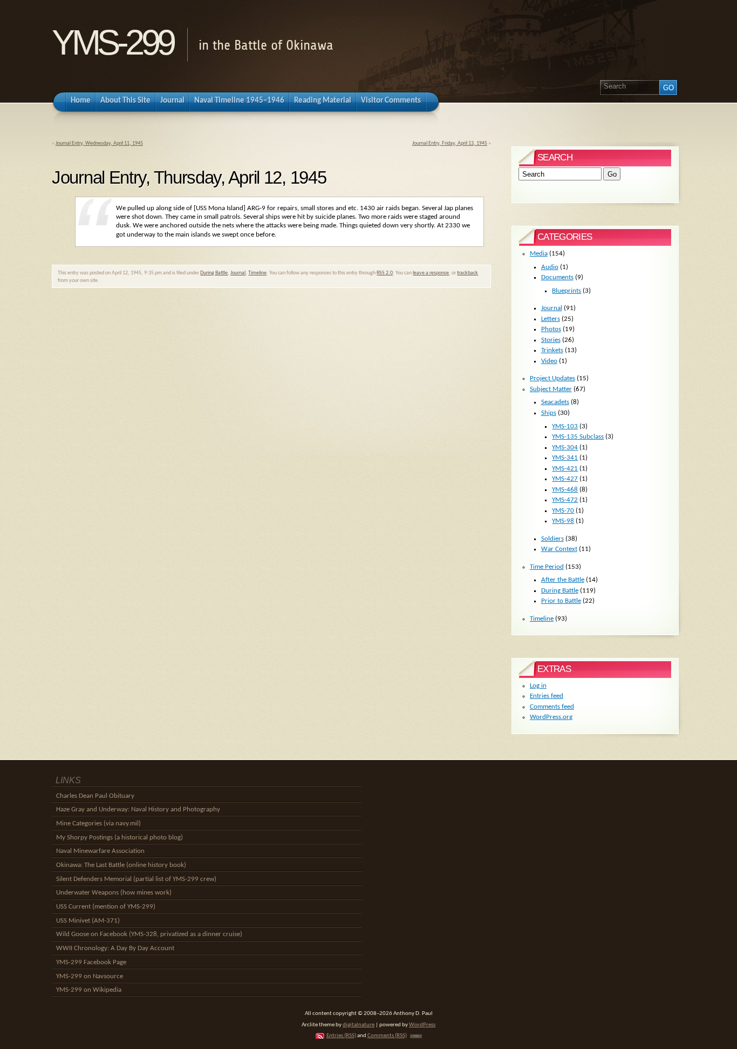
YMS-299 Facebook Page (91, 962)
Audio (549, 267)
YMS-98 (563, 520)
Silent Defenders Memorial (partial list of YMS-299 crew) (136, 879)
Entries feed (546, 696)
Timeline (257, 273)
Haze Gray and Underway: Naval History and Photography (138, 809)
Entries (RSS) (341, 1036)
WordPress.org (551, 717)
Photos (551, 329)
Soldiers (552, 538)
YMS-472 (565, 499)
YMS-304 (565, 447)
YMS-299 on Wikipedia (88, 989)
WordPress (422, 1025)
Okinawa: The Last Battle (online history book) (121, 865)
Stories (551, 340)
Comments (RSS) (387, 1036)
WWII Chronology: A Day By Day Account (115, 948)
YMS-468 (565, 489)
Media (539, 253)
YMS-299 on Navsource (89, 976)
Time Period (547, 566)
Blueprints (566, 290)
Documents (557, 277)
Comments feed (552, 706)
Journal (237, 273)
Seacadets (555, 402)
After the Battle (562, 579)
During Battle (214, 273)
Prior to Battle (561, 600)
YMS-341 (565, 457)
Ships (548, 412)
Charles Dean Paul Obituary (95, 795)
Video (549, 361)
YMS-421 (565, 468)
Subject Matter (551, 389)
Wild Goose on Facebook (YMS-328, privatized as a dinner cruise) (149, 934)
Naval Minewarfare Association (100, 851)
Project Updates (552, 378)
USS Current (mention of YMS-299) (105, 906)
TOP (416, 1036)
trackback (467, 273)
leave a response (431, 273)
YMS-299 (112, 42)
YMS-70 (563, 510)
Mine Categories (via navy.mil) (98, 823)
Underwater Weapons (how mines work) (114, 892)
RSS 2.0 (385, 273)
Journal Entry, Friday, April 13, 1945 (449, 143)
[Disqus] (271, 443)
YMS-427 (565, 478)
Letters (550, 318)
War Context (559, 549)
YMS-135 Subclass (578, 436)
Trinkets (552, 350)
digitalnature (358, 1025)
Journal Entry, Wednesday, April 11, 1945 (99, 143)
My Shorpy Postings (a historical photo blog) (119, 837)
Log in (538, 685)
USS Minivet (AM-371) (88, 920)
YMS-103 (565, 426)
